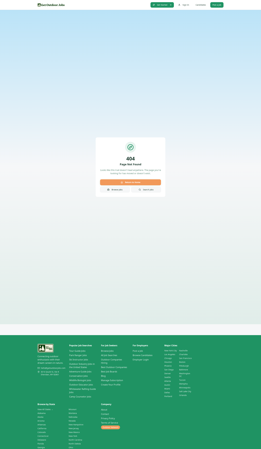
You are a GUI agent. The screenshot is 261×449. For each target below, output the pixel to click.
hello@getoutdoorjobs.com (53, 368)
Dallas (167, 392)
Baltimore (183, 369)
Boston (182, 362)
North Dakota (75, 443)
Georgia (41, 447)
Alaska (40, 417)
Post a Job (216, 5)
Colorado (42, 432)
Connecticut (43, 436)
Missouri (73, 409)
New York (73, 436)
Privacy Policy (108, 418)
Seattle (167, 377)
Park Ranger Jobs (78, 355)
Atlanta (167, 381)
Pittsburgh (184, 366)
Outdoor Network (110, 427)
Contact (105, 414)
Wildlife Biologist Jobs (80, 380)
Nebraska (73, 417)
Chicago (168, 358)
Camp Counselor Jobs (80, 396)
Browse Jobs (117, 189)
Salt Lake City (185, 391)
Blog (103, 375)
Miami (167, 388)
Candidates (201, 5)
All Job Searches (109, 355)
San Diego (169, 369)
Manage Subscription (112, 380)
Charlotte (183, 354)
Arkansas (42, 424)
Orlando (183, 395)
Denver (167, 373)
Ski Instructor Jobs (78, 359)
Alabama (42, 413)
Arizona (41, 420)
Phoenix (168, 366)
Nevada (72, 420)
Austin (167, 385)
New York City (170, 350)
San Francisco (185, 358)
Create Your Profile (110, 384)
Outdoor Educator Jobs (81, 384)
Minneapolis (184, 387)
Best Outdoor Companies (114, 367)
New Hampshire (76, 424)
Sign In (186, 5)
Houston (168, 362)
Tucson (182, 380)
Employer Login (141, 359)
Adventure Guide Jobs (80, 371)
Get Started (162, 5)
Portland (168, 396)
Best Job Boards (109, 371)
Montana (73, 413)
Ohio (71, 447)
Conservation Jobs (78, 375)
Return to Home (132, 182)
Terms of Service (109, 422)
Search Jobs (148, 189)
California (42, 428)
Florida (41, 443)
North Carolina (75, 440)
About (104, 409)
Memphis (183, 383)
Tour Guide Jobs (77, 350)
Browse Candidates (143, 355)
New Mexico (74, 432)
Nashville (183, 350)
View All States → (45, 409)
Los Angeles (169, 354)
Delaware (42, 440)
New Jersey (74, 428)
